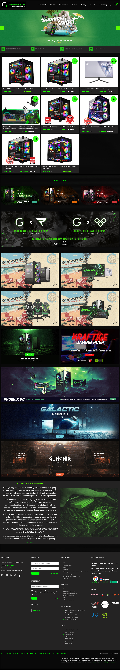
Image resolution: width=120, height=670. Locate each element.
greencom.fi (68, 643)
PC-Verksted (69, 612)
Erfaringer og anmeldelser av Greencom (75, 571)
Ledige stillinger (69, 634)
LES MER (30, 542)
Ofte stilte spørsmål (60, 653)
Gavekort (66, 567)
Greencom (36, 610)
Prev (2, 28)
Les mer (57, 598)
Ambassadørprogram (71, 630)
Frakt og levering (68, 595)
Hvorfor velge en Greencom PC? (75, 610)
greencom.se (69, 638)
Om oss (65, 569)
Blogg (49, 653)
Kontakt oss (66, 589)
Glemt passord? (55, 573)
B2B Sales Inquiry (70, 632)
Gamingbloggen (68, 574)
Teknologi (66, 578)
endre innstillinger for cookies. (107, 662)
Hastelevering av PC (71, 615)
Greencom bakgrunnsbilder (71, 576)
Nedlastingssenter (70, 619)
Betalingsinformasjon (71, 617)
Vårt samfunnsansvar (69, 600)
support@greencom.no (12, 568)
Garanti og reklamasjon (70, 593)
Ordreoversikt (67, 565)
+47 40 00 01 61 (11, 565)
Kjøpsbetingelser (12, 653)
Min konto (66, 563)
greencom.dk (69, 641)
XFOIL (66, 636)
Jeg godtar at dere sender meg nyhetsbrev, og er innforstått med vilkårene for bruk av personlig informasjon (44, 593)
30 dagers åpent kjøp (69, 591)
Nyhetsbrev (42, 653)
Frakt (3, 653)
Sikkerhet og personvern (28, 653)
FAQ (64, 597)
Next (118, 28)
